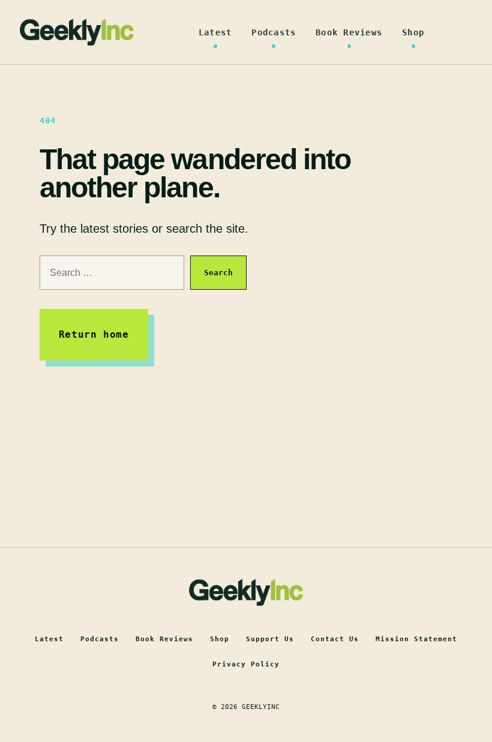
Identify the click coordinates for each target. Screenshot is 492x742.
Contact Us (335, 639)
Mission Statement (416, 639)
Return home (94, 334)
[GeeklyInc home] (77, 32)
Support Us (270, 639)
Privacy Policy (246, 664)
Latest (215, 32)
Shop (413, 32)
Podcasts (273, 32)
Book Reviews (349, 32)
